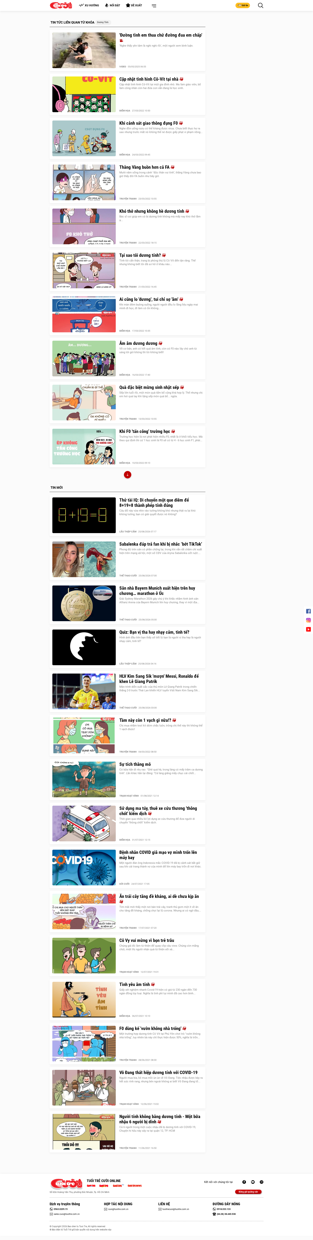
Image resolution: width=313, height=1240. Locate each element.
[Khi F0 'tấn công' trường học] (84, 447)
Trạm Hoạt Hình (129, 795)
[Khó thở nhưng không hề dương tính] (84, 226)
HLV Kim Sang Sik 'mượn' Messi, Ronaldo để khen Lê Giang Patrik (159, 679)
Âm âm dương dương (138, 343)
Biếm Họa (124, 110)
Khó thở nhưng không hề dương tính (152, 211)
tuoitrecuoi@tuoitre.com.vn (175, 1209)
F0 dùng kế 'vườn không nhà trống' (150, 1028)
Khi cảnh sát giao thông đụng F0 (149, 123)
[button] (153, 6)
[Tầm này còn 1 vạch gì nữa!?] (84, 735)
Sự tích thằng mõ (135, 764)
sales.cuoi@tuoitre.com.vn (67, 1214)
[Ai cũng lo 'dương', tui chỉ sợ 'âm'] (84, 315)
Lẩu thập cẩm (127, 531)
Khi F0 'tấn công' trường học (145, 431)
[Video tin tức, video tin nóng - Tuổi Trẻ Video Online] (120, 1185)
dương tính (102, 22)
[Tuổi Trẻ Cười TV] (253, 1182)
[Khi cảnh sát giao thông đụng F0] (84, 138)
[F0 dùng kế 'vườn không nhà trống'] (84, 1044)
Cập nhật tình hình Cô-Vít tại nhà (149, 79)
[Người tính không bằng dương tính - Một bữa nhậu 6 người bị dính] (84, 1132)
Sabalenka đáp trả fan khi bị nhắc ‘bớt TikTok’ (160, 544)
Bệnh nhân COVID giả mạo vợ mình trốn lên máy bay (158, 855)
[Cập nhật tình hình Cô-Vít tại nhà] (84, 94)
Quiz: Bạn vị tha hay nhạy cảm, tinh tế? (154, 632)
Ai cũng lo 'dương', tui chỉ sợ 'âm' (149, 299)
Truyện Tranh (128, 198)
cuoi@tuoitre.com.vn (118, 1209)
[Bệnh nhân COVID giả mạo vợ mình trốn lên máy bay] (84, 868)
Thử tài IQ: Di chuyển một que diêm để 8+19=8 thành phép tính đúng (154, 502)
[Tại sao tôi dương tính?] (84, 270)
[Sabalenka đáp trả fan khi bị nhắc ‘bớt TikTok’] (84, 559)
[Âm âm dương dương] (84, 359)
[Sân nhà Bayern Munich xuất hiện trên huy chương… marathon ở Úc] (84, 603)
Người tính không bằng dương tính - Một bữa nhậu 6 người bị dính (159, 1119)
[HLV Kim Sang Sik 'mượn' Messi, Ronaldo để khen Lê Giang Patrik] (84, 691)
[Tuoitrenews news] (135, 1185)
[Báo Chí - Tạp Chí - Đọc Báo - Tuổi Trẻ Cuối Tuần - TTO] (105, 1185)
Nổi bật (115, 5)
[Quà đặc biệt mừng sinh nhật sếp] (84, 403)
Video (122, 66)
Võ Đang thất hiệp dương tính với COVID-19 (158, 1072)
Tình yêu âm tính (135, 984)
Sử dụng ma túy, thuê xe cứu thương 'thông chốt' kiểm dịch (158, 811)
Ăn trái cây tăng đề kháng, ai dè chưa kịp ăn (159, 896)
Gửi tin (245, 5)
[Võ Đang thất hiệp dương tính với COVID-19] (84, 1088)
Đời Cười (124, 883)
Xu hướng (92, 5)
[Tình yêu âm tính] (84, 1000)
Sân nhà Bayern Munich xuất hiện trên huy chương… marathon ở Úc (157, 590)
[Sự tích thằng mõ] (84, 779)
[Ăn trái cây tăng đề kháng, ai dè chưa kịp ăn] (84, 912)
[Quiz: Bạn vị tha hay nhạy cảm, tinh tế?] (84, 647)
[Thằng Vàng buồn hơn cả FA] (84, 182)
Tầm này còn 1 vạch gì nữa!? (145, 720)
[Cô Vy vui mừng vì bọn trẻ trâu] (84, 956)
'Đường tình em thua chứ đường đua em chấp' (160, 35)
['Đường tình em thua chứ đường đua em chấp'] (84, 50)
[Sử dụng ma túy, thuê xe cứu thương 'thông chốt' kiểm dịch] (84, 824)
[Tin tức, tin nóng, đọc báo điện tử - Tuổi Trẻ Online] (92, 1185)
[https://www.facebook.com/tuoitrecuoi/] (244, 1182)
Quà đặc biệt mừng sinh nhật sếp (149, 387)
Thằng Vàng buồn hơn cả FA (145, 167)
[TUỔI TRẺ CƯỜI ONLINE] (66, 1184)
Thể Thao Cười (128, 575)
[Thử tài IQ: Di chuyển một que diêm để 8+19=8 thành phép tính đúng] (84, 515)
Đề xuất (136, 5)
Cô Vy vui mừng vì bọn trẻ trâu (146, 940)
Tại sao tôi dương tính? (140, 255)
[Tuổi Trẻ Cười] (261, 1182)
